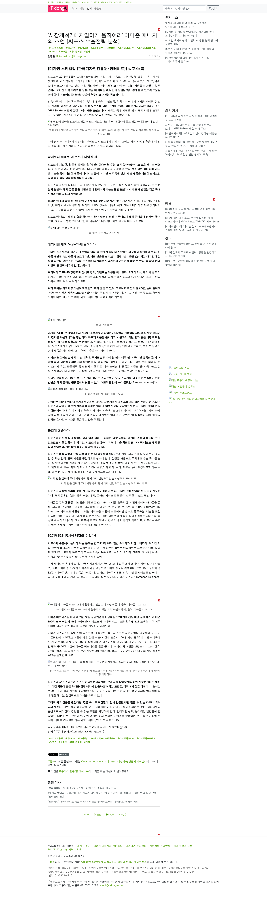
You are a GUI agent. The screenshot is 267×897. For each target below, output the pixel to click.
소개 (79, 845)
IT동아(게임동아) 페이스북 (74, 771)
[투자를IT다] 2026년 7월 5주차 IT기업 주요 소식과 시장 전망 (82, 787)
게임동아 (60, 2)
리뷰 (81, 8)
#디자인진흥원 (56, 47)
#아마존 (63, 51)
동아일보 (51, 2)
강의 (89, 8)
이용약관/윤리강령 (136, 845)
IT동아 (51, 761)
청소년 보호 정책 (182, 845)
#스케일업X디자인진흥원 (103, 47)
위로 (98, 814)
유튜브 (67, 2)
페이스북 (85, 2)
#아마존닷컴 (76, 51)
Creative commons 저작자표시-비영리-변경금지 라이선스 (114, 761)
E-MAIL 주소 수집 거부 (60, 849)
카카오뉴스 (128, 2)
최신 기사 (171, 110)
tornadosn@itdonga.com (73, 56)
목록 (111, 814)
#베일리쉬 (71, 47)
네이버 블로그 (106, 2)
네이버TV (76, 2)
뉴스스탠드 (118, 2)
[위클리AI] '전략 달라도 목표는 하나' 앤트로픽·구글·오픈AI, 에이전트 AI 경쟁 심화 (93, 801)
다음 (122, 814)
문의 (87, 845)
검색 (214, 8)
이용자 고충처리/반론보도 (107, 845)
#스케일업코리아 (126, 47)
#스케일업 (83, 47)
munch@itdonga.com (111, 885)
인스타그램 (95, 2)
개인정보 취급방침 (160, 845)
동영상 (98, 8)
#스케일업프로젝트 (146, 47)
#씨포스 (53, 51)
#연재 (87, 51)
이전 (86, 814)
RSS (79, 849)
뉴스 (74, 8)
